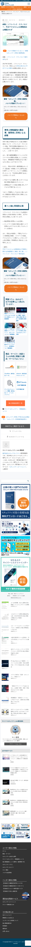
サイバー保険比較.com (8, 904)
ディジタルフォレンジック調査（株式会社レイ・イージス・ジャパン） (9, 392)
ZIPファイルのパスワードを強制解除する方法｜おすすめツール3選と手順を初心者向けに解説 (19, 711)
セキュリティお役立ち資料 (9, 856)
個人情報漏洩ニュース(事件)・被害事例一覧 (14, 861)
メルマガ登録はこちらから (15, 116)
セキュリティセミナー (8, 867)
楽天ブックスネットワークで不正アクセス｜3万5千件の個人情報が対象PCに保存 (20, 651)
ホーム (4, 851)
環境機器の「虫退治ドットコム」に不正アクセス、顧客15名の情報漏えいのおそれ (20, 699)
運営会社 (5, 928)
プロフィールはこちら (15, 744)
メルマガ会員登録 (7, 872)
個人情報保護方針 (7, 923)
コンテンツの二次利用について (10, 920)
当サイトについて (7, 915)
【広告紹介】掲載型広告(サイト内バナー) (13, 886)
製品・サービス (6, 853)
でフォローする (16, 431)
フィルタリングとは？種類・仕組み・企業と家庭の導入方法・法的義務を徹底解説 (21, 317)
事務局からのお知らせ (8, 917)
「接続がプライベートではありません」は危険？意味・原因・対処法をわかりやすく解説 (20, 688)
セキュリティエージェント (17, 467)
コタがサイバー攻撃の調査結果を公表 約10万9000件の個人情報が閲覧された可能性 (20, 616)
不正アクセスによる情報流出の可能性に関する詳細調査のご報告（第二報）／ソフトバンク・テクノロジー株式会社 (15, 251)
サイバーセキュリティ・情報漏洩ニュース (13, 859)
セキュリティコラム (8, 864)
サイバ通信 (5, 870)
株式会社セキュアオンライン (11, 453)
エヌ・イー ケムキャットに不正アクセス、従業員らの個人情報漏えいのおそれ (20, 627)
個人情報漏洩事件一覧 (15, 403)
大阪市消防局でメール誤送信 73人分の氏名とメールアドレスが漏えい (20, 639)
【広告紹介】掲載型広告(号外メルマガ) (12, 883)
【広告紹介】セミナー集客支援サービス (13, 888)
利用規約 (5, 926)
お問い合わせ (6, 931)
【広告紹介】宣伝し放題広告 (10, 891)
